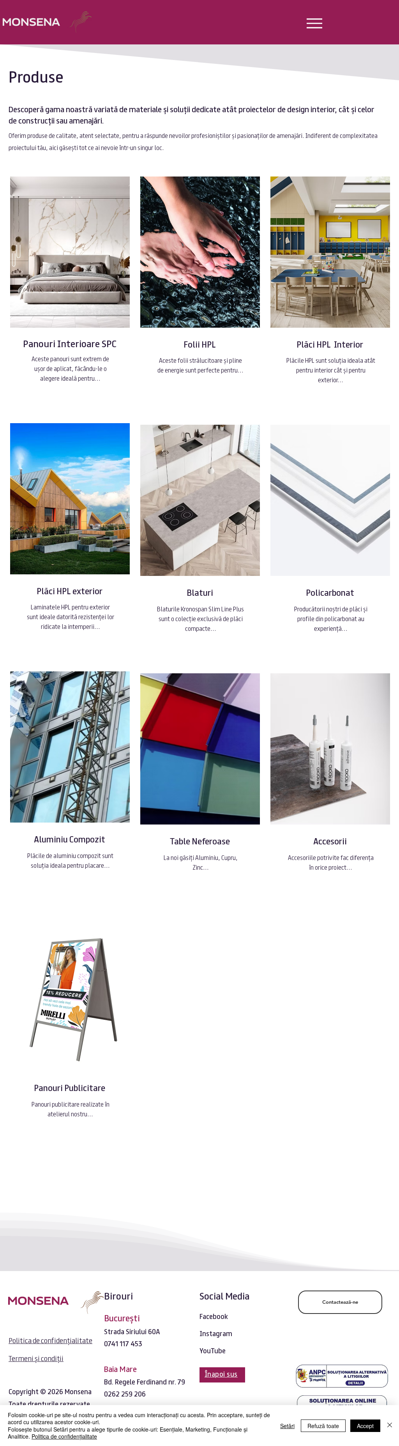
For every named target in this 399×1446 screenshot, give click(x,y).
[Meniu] (314, 23)
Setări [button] (287, 1426)
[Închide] (389, 1425)
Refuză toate (323, 1426)
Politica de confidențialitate (64, 1436)
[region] (69, 295)
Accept (365, 1426)
